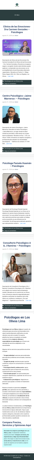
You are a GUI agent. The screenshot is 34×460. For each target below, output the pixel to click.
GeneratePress (17, 457)
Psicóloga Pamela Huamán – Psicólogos (17, 164)
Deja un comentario (10, 83)
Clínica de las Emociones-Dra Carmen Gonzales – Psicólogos (17, 29)
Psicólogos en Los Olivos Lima (14, 81)
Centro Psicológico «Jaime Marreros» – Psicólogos (17, 97)
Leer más (10, 76)
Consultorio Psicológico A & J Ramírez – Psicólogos (17, 244)
